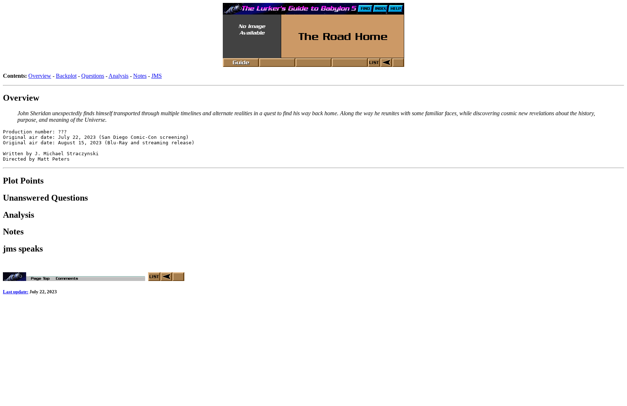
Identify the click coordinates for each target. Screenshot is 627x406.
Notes (140, 76)
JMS (156, 76)
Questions (92, 76)
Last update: (15, 291)
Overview (39, 76)
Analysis (118, 76)
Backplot (66, 76)
